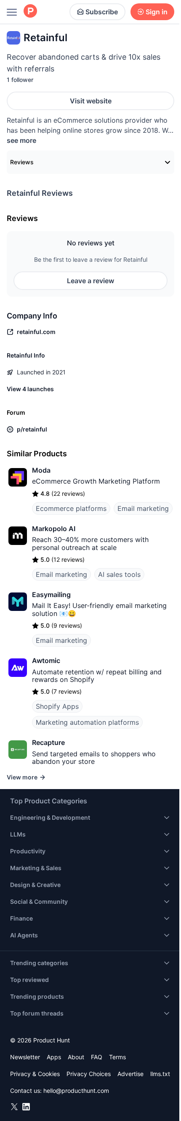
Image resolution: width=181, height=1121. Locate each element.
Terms (117, 1056)
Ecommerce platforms (71, 508)
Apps (54, 1056)
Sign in (157, 12)
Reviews (22, 162)
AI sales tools (119, 574)
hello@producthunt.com (76, 1090)
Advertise (130, 1073)
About (76, 1056)
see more (21, 140)
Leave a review (90, 280)
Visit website (91, 101)
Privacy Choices (89, 1073)
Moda (41, 470)
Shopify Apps (57, 706)
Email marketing (143, 508)
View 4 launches (30, 388)
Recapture (48, 742)
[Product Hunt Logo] (30, 11)
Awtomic (46, 660)
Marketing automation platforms (87, 722)
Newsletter (25, 1056)
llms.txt (160, 1073)
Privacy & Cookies (35, 1073)
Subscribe (101, 12)
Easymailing (51, 594)
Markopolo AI (53, 528)
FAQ (96, 1056)
